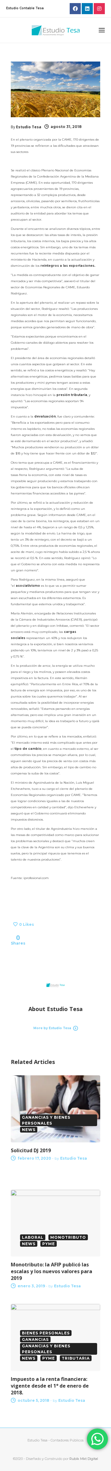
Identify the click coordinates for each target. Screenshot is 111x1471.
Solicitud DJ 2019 (31, 1150)
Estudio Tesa (28, 127)
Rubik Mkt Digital (83, 1459)
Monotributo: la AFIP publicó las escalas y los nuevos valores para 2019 (51, 1271)
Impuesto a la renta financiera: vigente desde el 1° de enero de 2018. (50, 1386)
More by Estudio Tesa (52, 1028)
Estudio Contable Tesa (25, 8)
